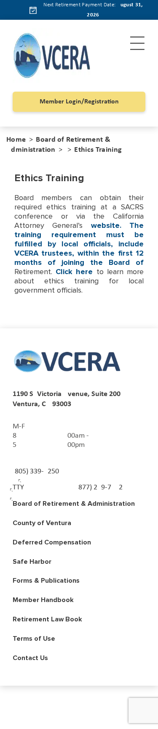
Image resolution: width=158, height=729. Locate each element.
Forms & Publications (46, 580)
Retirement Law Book (47, 619)
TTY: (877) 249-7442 (68, 487)
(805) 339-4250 (36, 471)
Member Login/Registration (79, 101)
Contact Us (30, 658)
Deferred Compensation (52, 542)
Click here (74, 271)
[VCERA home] (68, 361)
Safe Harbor (32, 561)
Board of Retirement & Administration (74, 503)
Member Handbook (43, 600)
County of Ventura (42, 523)
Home (16, 140)
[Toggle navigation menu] (137, 43)
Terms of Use (34, 638)
